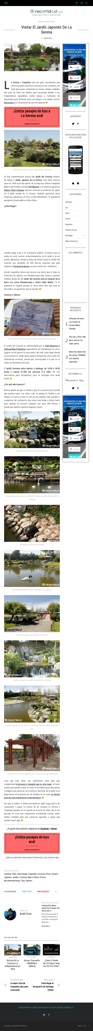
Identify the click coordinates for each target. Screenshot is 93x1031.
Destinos (41, 22)
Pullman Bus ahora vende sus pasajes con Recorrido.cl (51, 908)
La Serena (23, 877)
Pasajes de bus (71, 230)
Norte (36, 877)
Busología (69, 235)
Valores (29, 880)
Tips (23, 880)
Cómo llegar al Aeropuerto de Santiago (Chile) (43, 985)
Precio (43, 877)
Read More (46, 926)
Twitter (54, 828)
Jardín (15, 877)
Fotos (48, 874)
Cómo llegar (22, 874)
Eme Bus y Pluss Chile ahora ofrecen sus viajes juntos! (77, 340)
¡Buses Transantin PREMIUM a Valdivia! (32, 963)
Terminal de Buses (21, 266)
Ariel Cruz (48, 38)
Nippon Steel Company (14, 190)
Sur (66, 207)
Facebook (44, 828)
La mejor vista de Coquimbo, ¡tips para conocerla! (19, 985)
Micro (30, 877)
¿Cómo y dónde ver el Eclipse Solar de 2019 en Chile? (51, 963)
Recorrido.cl (9, 102)
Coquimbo (32, 874)
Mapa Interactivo (71, 241)
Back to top (82, 1026)
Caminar (7, 874)
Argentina (68, 224)
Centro (67, 219)
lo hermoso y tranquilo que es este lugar (33, 784)
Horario (54, 874)
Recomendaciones (12, 880)
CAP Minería (33, 187)
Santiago (68, 202)
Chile (14, 874)
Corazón (41, 874)
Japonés (8, 877)
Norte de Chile (50, 22)
